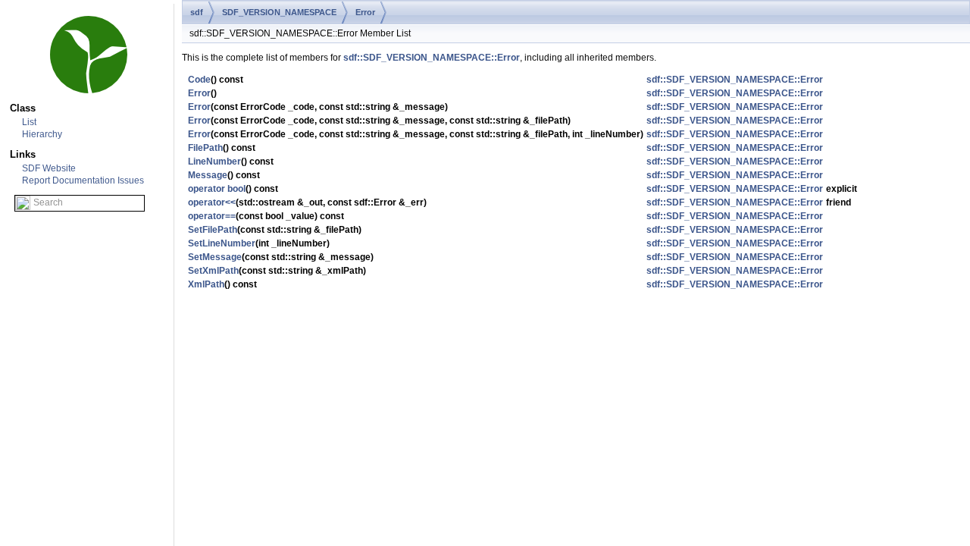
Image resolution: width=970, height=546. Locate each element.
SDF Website (49, 168)
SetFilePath (212, 229)
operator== (212, 216)
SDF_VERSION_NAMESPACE (279, 12)
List (29, 122)
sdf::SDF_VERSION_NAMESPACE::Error (431, 57)
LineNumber (214, 161)
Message (207, 175)
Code (199, 79)
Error (365, 12)
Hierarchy (42, 134)
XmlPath (206, 284)
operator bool (217, 189)
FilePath (205, 148)
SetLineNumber (221, 243)
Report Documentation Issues (83, 180)
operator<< (212, 202)
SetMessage (215, 257)
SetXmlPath (213, 270)
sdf (196, 12)
